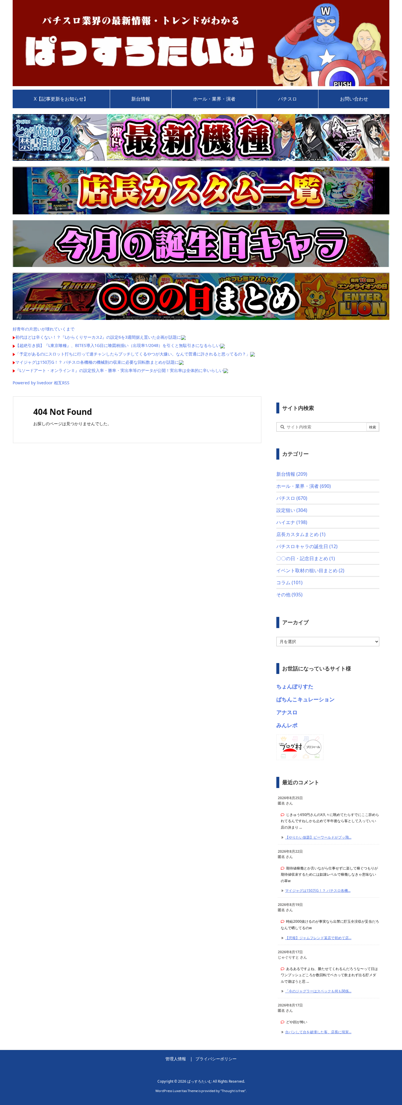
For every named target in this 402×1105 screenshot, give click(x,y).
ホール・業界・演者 (303, 486)
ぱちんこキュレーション (305, 699)
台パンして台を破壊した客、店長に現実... (318, 1031)
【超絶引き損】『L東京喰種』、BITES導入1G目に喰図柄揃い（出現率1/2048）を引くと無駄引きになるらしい (117, 345)
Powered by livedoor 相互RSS (41, 382)
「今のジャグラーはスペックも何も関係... (318, 991)
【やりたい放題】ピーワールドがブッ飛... (318, 837)
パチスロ (291, 498)
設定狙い (291, 510)
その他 (289, 594)
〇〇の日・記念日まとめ (305, 558)
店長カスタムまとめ (300, 534)
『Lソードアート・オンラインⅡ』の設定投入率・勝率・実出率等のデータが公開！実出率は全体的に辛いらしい (119, 370)
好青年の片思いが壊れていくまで (43, 329)
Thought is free (233, 1091)
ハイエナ (291, 522)
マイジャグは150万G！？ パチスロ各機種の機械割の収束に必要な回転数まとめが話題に (97, 362)
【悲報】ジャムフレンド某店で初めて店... (318, 937)
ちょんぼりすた (294, 686)
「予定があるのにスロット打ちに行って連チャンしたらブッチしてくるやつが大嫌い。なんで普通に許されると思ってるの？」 (132, 354)
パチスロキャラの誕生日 (307, 546)
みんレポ (287, 725)
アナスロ (287, 712)
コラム (289, 582)
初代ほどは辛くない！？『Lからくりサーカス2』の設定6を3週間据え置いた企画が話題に (98, 337)
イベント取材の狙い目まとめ (310, 570)
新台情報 (291, 474)
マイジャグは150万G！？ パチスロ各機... (317, 890)
